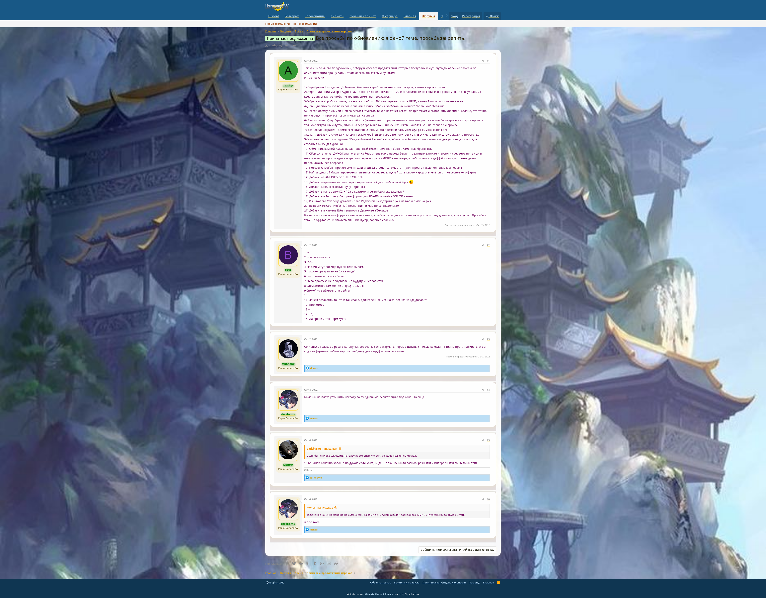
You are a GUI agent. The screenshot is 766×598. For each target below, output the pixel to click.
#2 (488, 245)
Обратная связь (380, 582)
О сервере (389, 16)
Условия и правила (407, 582)
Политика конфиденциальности (444, 582)
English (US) (276, 582)
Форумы (428, 16)
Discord (273, 16)
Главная (410, 16)
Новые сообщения (277, 23)
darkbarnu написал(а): (322, 448)
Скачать (337, 16)
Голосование (315, 16)
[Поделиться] (482, 61)
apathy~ (273, 45)
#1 (488, 61)
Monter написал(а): (320, 507)
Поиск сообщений (305, 23)
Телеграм (292, 16)
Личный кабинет (362, 16)
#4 (488, 389)
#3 (488, 339)
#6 (488, 499)
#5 (488, 440)
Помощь (474, 582)
